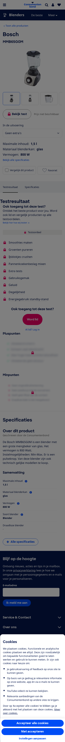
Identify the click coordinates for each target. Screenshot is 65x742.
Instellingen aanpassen (32, 738)
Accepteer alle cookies (32, 723)
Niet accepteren (32, 731)
